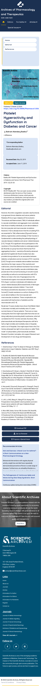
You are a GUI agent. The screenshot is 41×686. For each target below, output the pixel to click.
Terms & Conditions (7, 682)
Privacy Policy (21, 682)
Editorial (8, 45)
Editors (10, 22)
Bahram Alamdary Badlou (17, 132)
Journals (5, 587)
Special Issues (13, 27)
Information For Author (9, 593)
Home (7, 40)
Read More (20, 523)
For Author (20, 22)
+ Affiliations (8, 135)
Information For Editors (10, 596)
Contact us (6, 606)
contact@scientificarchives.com (15, 571)
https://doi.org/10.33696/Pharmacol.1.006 (21, 109)
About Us (5, 583)
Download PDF (21, 428)
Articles (33, 22)
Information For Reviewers (11, 599)
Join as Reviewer (21, 434)
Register (5, 603)
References (9, 49)
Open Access (20, 103)
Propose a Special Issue (21, 439)
